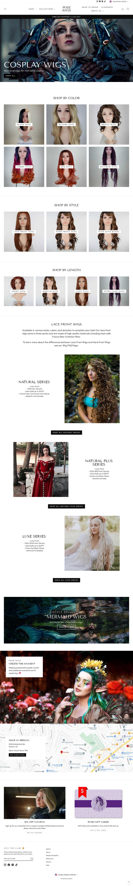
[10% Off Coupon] (34, 803)
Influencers (50, 859)
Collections (46, 9)
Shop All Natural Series (66, 432)
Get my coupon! (34, 832)
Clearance (107, 7)
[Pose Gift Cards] (98, 803)
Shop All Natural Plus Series (66, 506)
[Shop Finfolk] (66, 620)
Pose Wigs (66, 9)
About (48, 852)
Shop (32, 9)
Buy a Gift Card (98, 830)
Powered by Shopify (66, 878)
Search (48, 849)
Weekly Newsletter (52, 855)
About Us (96, 11)
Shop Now (11, 76)
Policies (48, 862)
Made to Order (90, 7)
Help (47, 865)
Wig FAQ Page (70, 345)
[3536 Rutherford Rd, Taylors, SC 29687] (66, 748)
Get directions (17, 755)
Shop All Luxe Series (66, 580)
